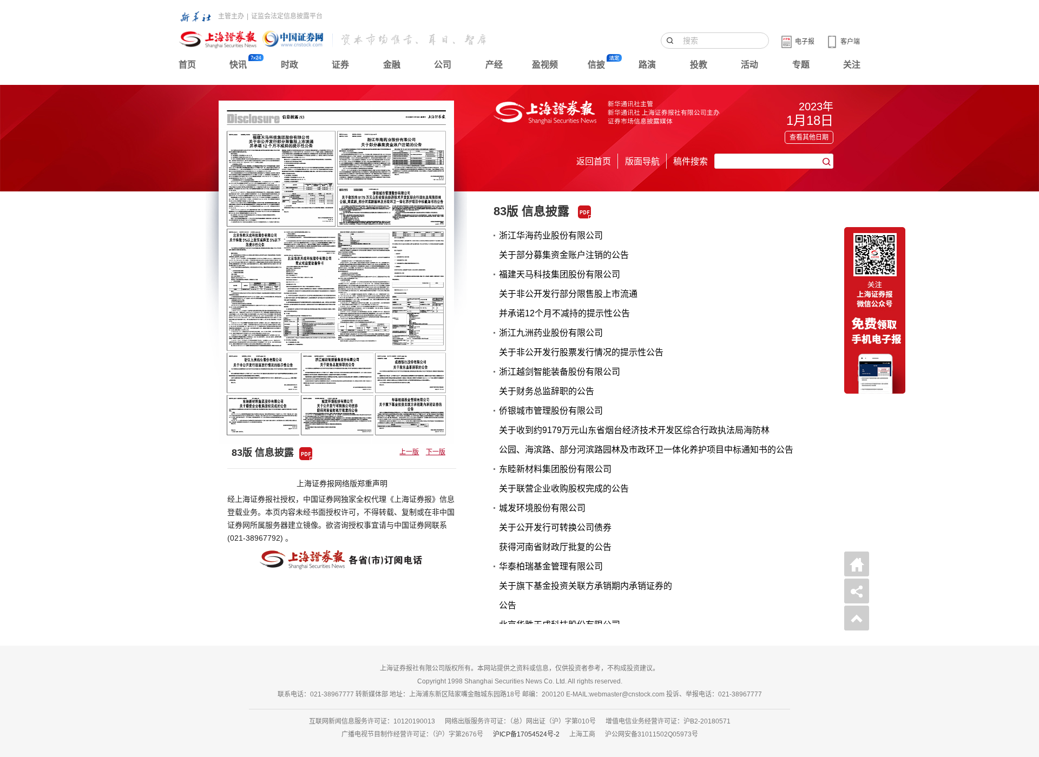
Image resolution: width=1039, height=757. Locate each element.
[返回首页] (856, 564)
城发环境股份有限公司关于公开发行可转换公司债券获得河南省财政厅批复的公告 (555, 527)
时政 (289, 64)
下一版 (435, 452)
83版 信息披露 (531, 211)
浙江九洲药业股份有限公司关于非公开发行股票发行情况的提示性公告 (581, 342)
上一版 (409, 452)
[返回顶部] (856, 618)
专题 (801, 64)
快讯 (238, 64)
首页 (187, 64)
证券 (340, 64)
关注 (851, 64)
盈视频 (545, 64)
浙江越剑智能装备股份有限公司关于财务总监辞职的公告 (559, 381)
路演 (647, 64)
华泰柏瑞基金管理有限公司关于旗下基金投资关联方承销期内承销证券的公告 (585, 586)
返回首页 (593, 161)
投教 (698, 64)
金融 (391, 64)
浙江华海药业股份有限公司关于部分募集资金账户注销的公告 (564, 245)
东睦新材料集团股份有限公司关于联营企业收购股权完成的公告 (564, 478)
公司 (442, 64)
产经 (494, 64)
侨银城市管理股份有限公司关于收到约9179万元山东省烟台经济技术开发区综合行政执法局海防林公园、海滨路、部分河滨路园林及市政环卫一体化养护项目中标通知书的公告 (646, 430)
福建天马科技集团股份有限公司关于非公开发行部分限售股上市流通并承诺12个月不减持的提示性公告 (568, 294)
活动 (749, 64)
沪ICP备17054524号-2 (526, 734)
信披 (596, 64)
